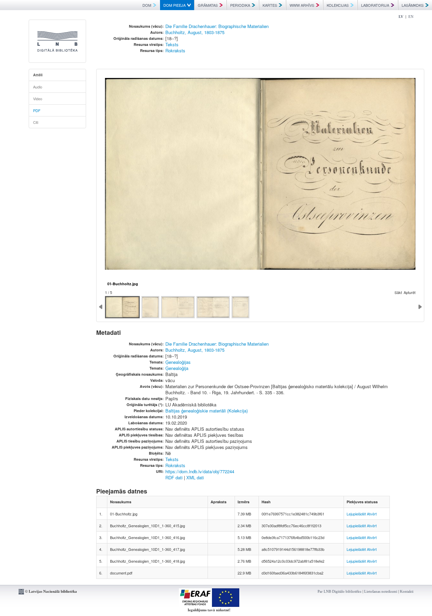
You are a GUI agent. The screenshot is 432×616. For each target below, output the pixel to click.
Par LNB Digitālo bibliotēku (339, 591)
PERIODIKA (240, 5)
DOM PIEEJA (174, 5)
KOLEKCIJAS (338, 5)
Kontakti (406, 591)
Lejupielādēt (356, 513)
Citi (35, 122)
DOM (146, 5)
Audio (37, 86)
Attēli (38, 74)
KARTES (270, 5)
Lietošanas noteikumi (380, 591)
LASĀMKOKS (413, 5)
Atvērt (372, 513)
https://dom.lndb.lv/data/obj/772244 (199, 471)
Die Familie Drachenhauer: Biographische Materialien (217, 26)
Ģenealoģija (176, 368)
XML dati (195, 477)
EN (410, 17)
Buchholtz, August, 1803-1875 (194, 32)
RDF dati (174, 477)
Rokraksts (175, 50)
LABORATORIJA (375, 5)
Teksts (172, 44)
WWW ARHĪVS (302, 5)
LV (401, 17)
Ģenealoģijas (178, 362)
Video (37, 98)
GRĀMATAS (208, 5)
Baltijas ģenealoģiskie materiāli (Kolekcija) (206, 410)
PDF (36, 110)
